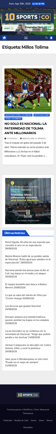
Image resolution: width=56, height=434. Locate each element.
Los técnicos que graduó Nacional (23, 306)
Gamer (33, 420)
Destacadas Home (41, 115)
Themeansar (28, 413)
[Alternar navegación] (26, 38)
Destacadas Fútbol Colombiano (18, 115)
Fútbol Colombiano (13, 118)
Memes (50, 420)
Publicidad (7, 420)
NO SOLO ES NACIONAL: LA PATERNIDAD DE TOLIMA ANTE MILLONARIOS (25, 128)
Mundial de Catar (21, 420)
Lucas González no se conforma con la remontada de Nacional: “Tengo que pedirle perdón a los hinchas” (27, 334)
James (41, 420)
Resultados (28, 427)
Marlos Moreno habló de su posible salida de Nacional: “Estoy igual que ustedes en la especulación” (28, 259)
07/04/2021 (12, 139)
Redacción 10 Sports (34, 139)
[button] (46, 38)
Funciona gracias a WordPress (20, 409)
